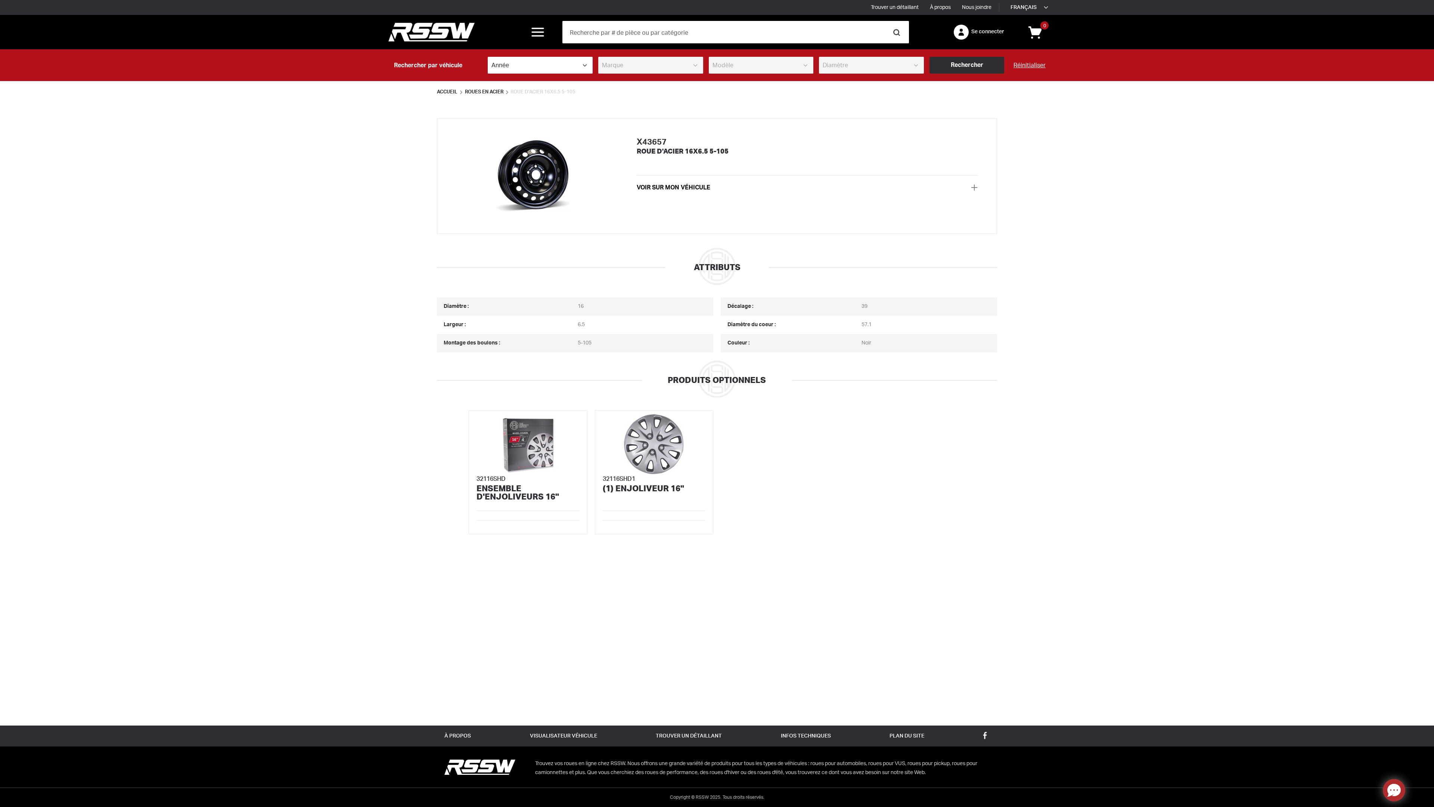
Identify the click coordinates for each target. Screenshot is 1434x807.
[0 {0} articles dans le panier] (1034, 31)
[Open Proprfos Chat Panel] (1394, 790)
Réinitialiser (1030, 65)
